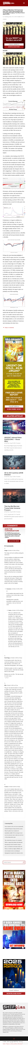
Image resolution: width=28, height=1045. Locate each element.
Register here (14, 541)
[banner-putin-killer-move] (14, 909)
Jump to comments (9, 327)
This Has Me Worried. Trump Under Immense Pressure (12, 508)
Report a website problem (11, 1043)
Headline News (20, 16)
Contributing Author (7, 16)
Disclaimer (20, 1043)
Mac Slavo (7, 443)
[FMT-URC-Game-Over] (14, 948)
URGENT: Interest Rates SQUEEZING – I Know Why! (13, 439)
